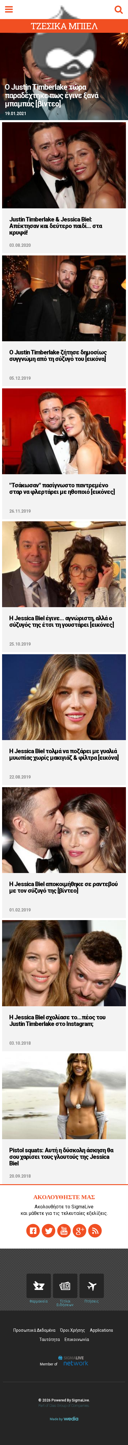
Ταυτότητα (49, 1339)
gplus (79, 1231)
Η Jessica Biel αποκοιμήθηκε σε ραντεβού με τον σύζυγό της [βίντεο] (63, 887)
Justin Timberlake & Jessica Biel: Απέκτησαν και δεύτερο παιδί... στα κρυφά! (55, 226)
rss (95, 1231)
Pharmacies (38, 1286)
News (65, 1286)
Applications (101, 1330)
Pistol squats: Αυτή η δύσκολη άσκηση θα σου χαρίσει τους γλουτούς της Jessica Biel (61, 1157)
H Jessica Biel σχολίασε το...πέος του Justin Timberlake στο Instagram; (57, 1020)
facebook (33, 1231)
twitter (48, 1231)
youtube (64, 1231)
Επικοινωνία (77, 1339)
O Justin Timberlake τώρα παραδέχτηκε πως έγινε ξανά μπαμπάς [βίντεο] (51, 95)
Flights (91, 1286)
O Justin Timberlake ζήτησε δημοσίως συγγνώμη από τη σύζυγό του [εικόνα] (58, 355)
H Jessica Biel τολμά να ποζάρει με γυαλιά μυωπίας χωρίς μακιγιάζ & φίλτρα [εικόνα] (63, 754)
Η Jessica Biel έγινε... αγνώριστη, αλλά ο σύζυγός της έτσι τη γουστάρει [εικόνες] (61, 621)
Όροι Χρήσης (72, 1330)
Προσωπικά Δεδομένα (34, 1330)
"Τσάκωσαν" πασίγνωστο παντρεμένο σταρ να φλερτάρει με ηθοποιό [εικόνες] (62, 488)
